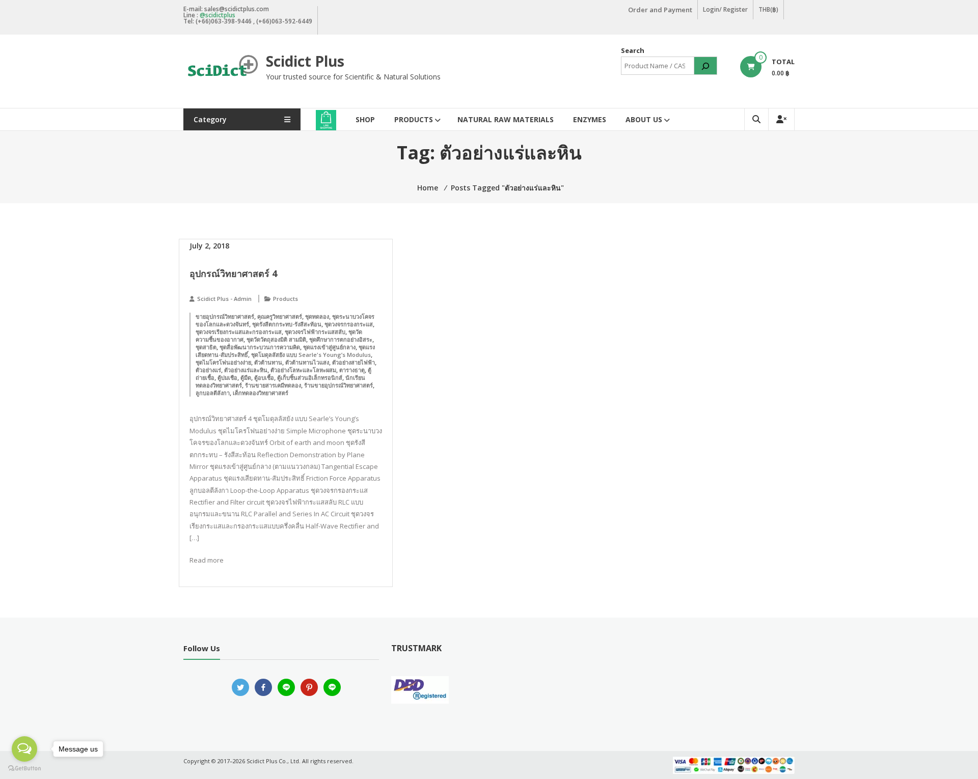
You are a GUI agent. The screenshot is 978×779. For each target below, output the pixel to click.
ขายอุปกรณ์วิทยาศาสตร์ (225, 316)
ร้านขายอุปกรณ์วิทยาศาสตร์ (338, 385)
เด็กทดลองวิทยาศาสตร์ (260, 393)
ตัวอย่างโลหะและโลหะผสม (303, 370)
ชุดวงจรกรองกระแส (348, 324)
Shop (365, 119)
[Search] (705, 66)
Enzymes (589, 119)
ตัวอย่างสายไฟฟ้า (353, 362)
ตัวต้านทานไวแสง (307, 362)
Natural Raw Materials (505, 119)
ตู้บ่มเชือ (227, 377)
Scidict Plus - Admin (224, 298)
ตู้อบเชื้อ (264, 377)
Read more (206, 560)
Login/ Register (725, 9)
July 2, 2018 (209, 246)
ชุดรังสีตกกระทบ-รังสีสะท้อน (286, 324)
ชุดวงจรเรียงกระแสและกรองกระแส (239, 332)
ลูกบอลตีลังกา (213, 393)
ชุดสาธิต (206, 347)
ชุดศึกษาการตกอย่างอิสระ (340, 339)
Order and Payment (660, 9)
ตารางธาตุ (352, 370)
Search (632, 50)
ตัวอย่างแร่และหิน (245, 370)
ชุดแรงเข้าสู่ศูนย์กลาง (329, 347)
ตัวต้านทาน (268, 362)
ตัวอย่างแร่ (208, 370)
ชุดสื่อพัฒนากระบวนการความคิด (260, 347)
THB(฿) (768, 9)
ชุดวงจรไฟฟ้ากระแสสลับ (315, 332)
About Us (644, 119)
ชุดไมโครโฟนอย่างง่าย (223, 362)
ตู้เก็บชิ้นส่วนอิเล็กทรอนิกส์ (309, 377)
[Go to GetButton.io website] (24, 768)
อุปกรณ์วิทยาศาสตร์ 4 (233, 273)
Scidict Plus (305, 61)
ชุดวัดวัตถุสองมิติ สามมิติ (276, 339)
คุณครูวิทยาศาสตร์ (279, 316)
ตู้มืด (245, 377)
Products (413, 119)
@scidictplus (217, 15)
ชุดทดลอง (317, 316)
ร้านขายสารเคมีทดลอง (273, 385)
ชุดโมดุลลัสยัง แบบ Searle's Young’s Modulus (311, 354)
